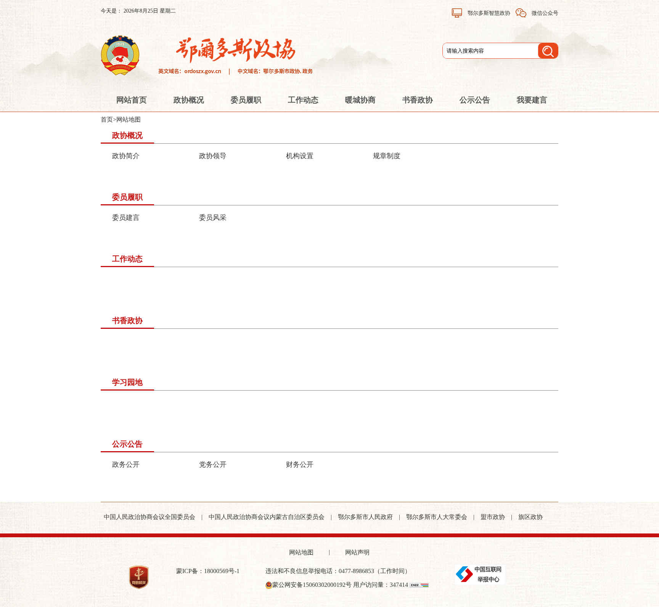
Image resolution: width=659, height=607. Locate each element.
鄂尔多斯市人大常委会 (436, 517)
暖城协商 (360, 100)
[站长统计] (419, 584)
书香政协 (417, 100)
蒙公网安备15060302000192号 (312, 584)
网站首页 (131, 100)
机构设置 (299, 156)
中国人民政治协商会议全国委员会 (149, 517)
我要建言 (532, 100)
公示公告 (475, 100)
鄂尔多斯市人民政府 (365, 517)
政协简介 (126, 156)
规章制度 (386, 156)
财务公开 (299, 464)
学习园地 (127, 382)
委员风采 (213, 217)
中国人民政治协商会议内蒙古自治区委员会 (267, 517)
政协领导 (213, 156)
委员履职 (246, 100)
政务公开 (126, 464)
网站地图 (128, 119)
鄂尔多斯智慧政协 (489, 13)
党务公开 (213, 464)
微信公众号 (544, 13)
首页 (107, 119)
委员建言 (126, 217)
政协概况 (189, 100)
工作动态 (303, 100)
